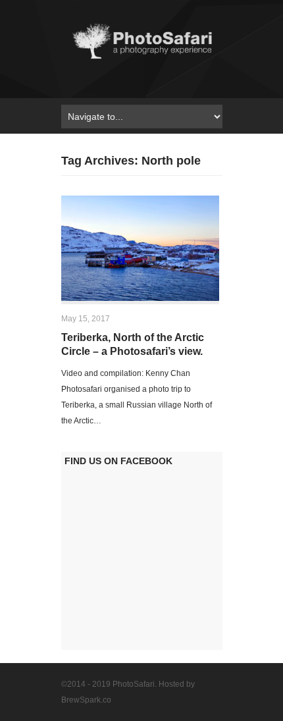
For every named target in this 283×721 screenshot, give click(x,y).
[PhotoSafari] (141, 58)
